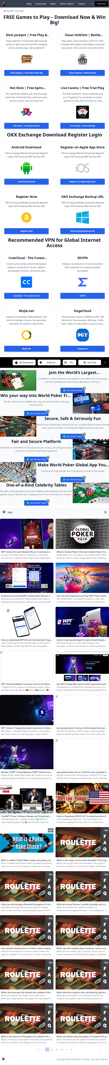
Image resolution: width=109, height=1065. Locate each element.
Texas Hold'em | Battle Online (82, 35)
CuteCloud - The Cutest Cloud (26, 258)
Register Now (26, 196)
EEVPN (82, 258)
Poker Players (67, 3)
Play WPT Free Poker (15, 11)
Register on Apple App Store (82, 147)
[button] (42, 1049)
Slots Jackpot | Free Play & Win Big (26, 35)
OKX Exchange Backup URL (82, 196)
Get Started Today (72, 391)
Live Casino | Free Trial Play (82, 88)
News (53, 3)
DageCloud (82, 311)
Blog (29, 3)
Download (41, 3)
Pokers (81, 3)
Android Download (26, 147)
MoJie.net (26, 311)
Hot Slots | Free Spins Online (26, 88)
